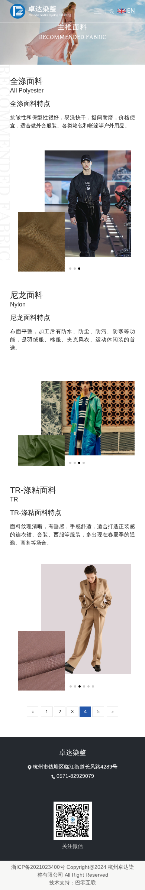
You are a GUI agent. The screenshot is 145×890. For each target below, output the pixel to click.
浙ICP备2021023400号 (38, 867)
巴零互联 (85, 883)
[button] (70, 268)
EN (131, 10)
